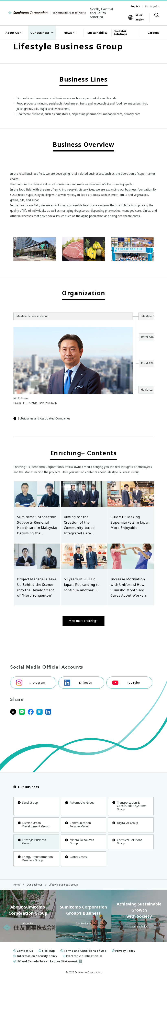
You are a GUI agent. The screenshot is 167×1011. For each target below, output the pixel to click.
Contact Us (25, 951)
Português (152, 6)
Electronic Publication (82, 956)
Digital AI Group (127, 823)
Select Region (139, 17)
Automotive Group (82, 802)
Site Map (48, 951)
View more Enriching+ (83, 621)
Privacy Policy (125, 951)
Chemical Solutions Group (129, 841)
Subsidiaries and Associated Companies (44, 418)
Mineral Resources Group (82, 841)
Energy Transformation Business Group (37, 858)
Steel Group (30, 802)
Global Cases (78, 857)
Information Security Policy (37, 956)
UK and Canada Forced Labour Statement (47, 961)
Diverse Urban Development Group (35, 824)
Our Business (28, 787)
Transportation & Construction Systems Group (131, 806)
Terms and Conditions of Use (85, 951)
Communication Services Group (80, 824)
